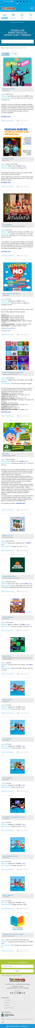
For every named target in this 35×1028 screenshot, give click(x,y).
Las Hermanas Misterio (10, 856)
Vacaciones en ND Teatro (11, 294)
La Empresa (7, 1005)
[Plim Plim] (17, 437)
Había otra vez (7, 536)
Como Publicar (7, 1000)
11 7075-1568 (25, 988)
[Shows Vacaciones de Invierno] (17, 355)
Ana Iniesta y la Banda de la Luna (13, 817)
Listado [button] (6, 54)
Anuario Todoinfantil (8, 1007)
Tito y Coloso (7, 778)
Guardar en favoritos (23, 120)
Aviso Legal (6, 1002)
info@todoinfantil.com (13, 988)
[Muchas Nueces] (17, 141)
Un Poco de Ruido (8, 89)
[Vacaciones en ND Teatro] (17, 276)
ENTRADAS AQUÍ (5, 330)
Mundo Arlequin (7, 617)
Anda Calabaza (7, 895)
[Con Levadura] (17, 207)
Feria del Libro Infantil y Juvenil (12, 934)
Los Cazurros (6, 739)
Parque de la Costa (8, 576)
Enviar (17, 971)
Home (2, 48)
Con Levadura (7, 224)
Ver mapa (30, 96)
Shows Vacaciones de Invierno (12, 372)
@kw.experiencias (10, 328)
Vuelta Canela (7, 700)
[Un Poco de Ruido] (17, 72)
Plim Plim (5, 454)
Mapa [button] (15, 54)
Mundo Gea (6, 656)
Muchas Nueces (8, 159)
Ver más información (8, 120)
